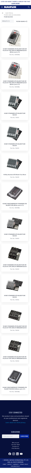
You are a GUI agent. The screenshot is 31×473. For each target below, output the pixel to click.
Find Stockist (15, 448)
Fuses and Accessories (12, 15)
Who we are (15, 442)
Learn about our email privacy (16, 422)
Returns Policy (15, 466)
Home (4, 464)
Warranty (16, 464)
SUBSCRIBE (24, 436)
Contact (9, 464)
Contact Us (15, 446)
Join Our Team (15, 444)
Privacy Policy (24, 464)
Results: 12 (6, 21)
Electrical (9, 13)
